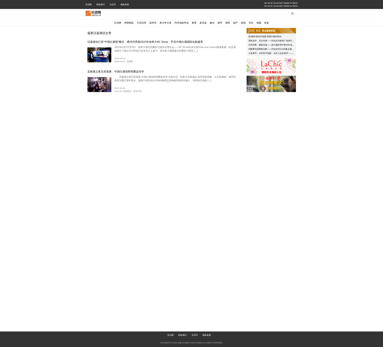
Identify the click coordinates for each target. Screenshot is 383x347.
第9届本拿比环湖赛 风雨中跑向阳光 (265, 36)
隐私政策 (125, 4)
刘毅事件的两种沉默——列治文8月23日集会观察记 (271, 49)
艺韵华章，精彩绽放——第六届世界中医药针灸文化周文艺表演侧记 (270, 45)
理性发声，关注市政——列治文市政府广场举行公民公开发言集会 (270, 41)
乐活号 (113, 4)
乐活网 (88, 4)
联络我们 (100, 4)
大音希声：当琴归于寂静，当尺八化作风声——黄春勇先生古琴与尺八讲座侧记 (270, 53)
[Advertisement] (271, 112)
